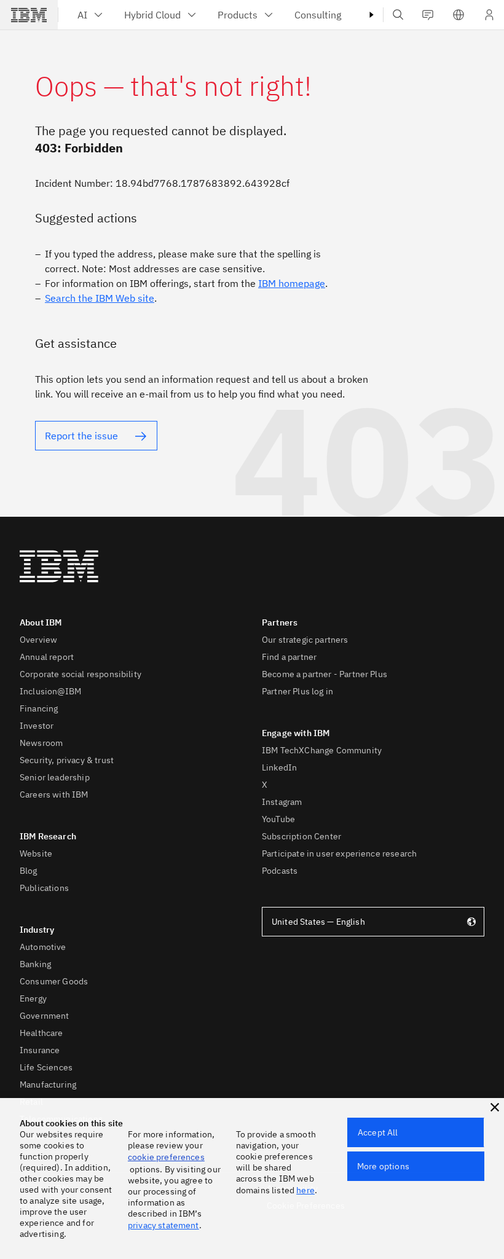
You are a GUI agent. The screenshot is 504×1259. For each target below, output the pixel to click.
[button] (494, 1107)
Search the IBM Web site (99, 298)
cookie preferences (166, 1157)
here (305, 1190)
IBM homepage (291, 283)
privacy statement (163, 1225)
